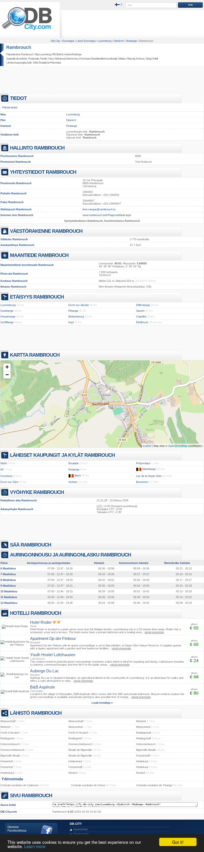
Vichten (72, 481)
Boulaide (43, 62)
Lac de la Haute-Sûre (149, 475)
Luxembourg (8, 305)
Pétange (73, 310)
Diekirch (71, 120)
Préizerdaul (55, 62)
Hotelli (154, 58)
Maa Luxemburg (43, 54)
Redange (71, 125)
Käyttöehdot (80, 829)
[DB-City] (27, 30)
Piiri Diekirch (57, 54)
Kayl (71, 322)
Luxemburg (73, 114)
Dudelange (6, 310)
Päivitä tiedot (9, 107)
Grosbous (6, 475)
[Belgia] (139, 468)
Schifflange (7, 322)
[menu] (118, 4)
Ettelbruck (142, 322)
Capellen (141, 316)
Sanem (140, 310)
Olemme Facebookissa (16, 828)
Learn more (34, 846)
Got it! (178, 842)
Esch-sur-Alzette (78, 305)
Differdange (143, 305)
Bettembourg (76, 316)
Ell (1, 469)
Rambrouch (18, 47)
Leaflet (147, 446)
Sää (148, 58)
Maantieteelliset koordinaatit (104, 58)
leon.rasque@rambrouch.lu (99, 209)
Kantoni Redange (72, 54)
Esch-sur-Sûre (9, 481)
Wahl (35, 62)
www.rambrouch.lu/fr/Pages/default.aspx (107, 215)
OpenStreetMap (177, 446)
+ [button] (7, 367)
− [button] (7, 375)
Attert (77, 475)
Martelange (149, 468)
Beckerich (142, 481)
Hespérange (7, 316)
